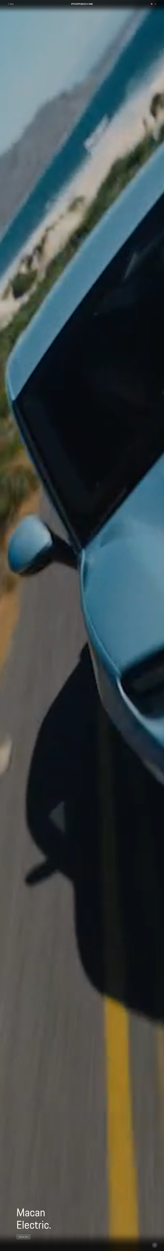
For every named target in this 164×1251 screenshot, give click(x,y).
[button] (82, 1245)
